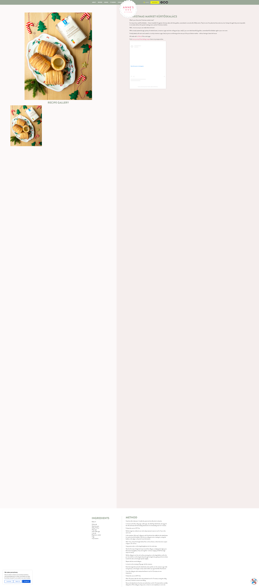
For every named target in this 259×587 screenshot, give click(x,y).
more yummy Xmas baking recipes (141, 39)
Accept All (26, 581)
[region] (17, 577)
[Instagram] (161, 2)
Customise (8, 581)
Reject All (18, 581)
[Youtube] (167, 2)
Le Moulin (139, 36)
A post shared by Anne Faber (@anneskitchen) (148, 86)
